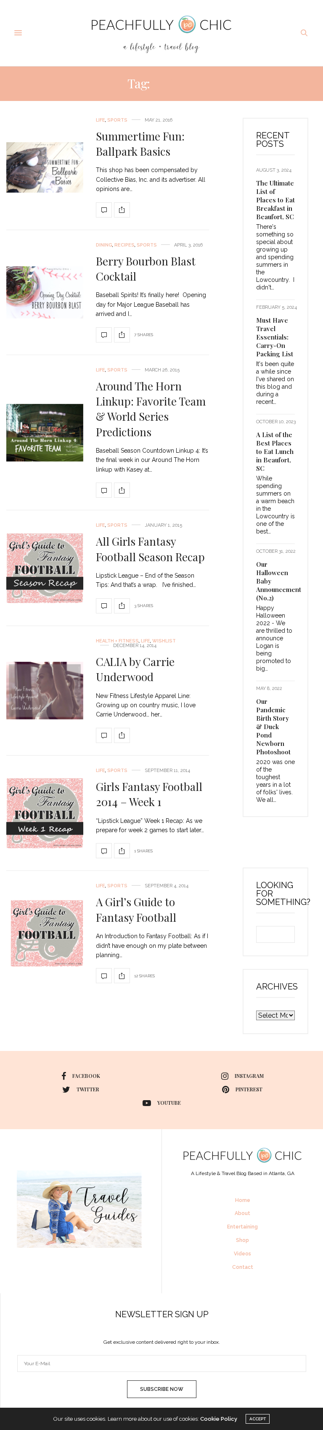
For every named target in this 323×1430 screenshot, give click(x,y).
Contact (242, 1267)
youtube (169, 1102)
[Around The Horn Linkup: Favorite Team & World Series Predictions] (44, 433)
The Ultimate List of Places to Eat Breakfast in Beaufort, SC (275, 200)
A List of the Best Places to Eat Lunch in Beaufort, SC (275, 451)
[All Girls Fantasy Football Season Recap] (44, 568)
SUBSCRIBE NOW (161, 1389)
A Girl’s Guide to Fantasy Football (136, 909)
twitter (88, 1089)
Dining (104, 245)
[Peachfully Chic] (161, 33)
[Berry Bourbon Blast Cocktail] (44, 292)
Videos (242, 1254)
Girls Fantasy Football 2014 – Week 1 (149, 794)
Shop (242, 1240)
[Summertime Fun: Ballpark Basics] (44, 167)
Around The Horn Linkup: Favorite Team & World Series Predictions (151, 409)
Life (100, 120)
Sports (117, 120)
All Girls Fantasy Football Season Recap (150, 549)
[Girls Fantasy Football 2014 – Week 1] (44, 813)
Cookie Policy (218, 1419)
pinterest (249, 1089)
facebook (86, 1075)
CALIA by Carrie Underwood (135, 669)
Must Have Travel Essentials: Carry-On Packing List (274, 337)
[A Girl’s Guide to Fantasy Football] (44, 933)
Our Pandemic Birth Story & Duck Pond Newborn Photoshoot (273, 726)
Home (242, 1200)
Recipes (124, 245)
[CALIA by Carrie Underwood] (44, 690)
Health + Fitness (117, 641)
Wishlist (164, 641)
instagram (249, 1075)
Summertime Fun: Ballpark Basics (140, 144)
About (242, 1213)
